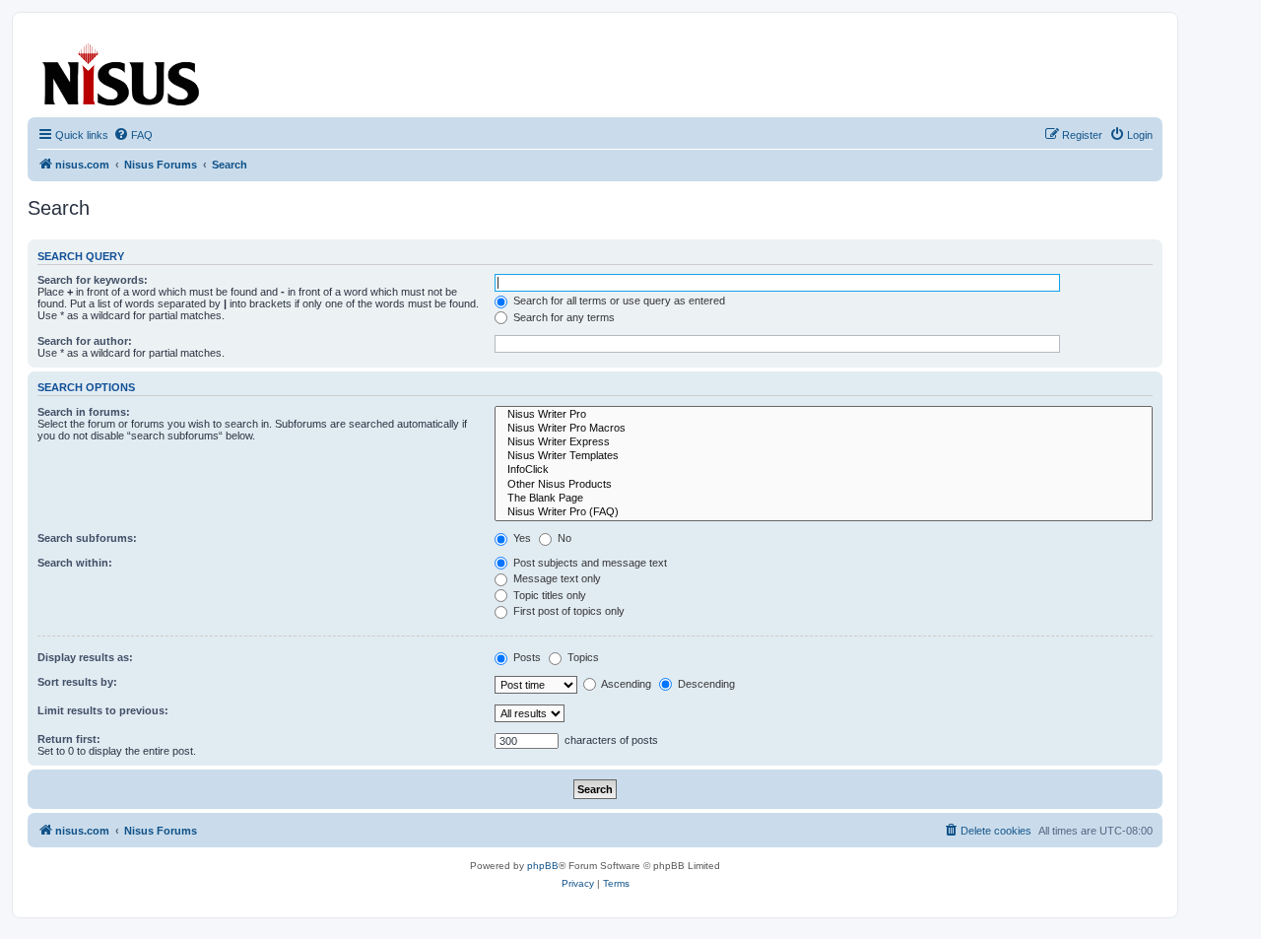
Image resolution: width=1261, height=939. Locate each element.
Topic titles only (548, 595)
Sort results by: (77, 682)
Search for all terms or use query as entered (617, 300)
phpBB (543, 865)
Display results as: (85, 657)
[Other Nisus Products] (824, 485)
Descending (705, 684)
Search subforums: (87, 538)
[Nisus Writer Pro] (824, 415)
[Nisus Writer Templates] (824, 456)
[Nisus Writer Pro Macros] (824, 429)
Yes (520, 538)
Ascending (625, 684)
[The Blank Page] (824, 498)
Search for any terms (562, 317)
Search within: (74, 563)
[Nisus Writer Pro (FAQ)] (824, 512)
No (563, 538)
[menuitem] (133, 135)
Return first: (68, 739)
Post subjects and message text (588, 563)
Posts (525, 657)
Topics (581, 657)
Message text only (555, 578)
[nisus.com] (122, 70)
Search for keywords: (92, 280)
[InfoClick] (824, 470)
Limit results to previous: (102, 710)
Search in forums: (83, 412)
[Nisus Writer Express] (824, 442)
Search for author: (84, 341)
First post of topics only (567, 611)
